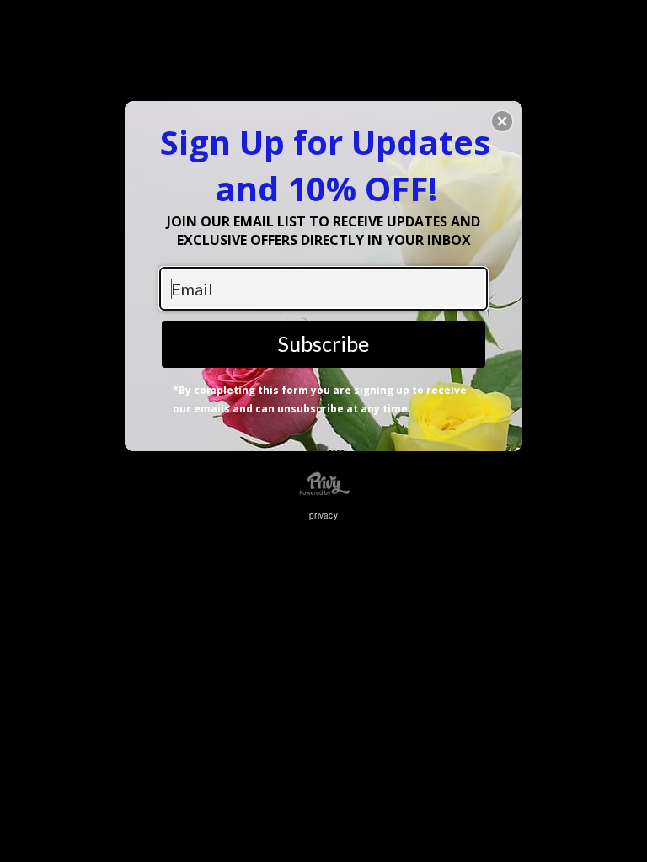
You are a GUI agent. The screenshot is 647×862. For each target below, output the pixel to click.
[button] (502, 121)
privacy (323, 515)
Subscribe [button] (323, 343)
